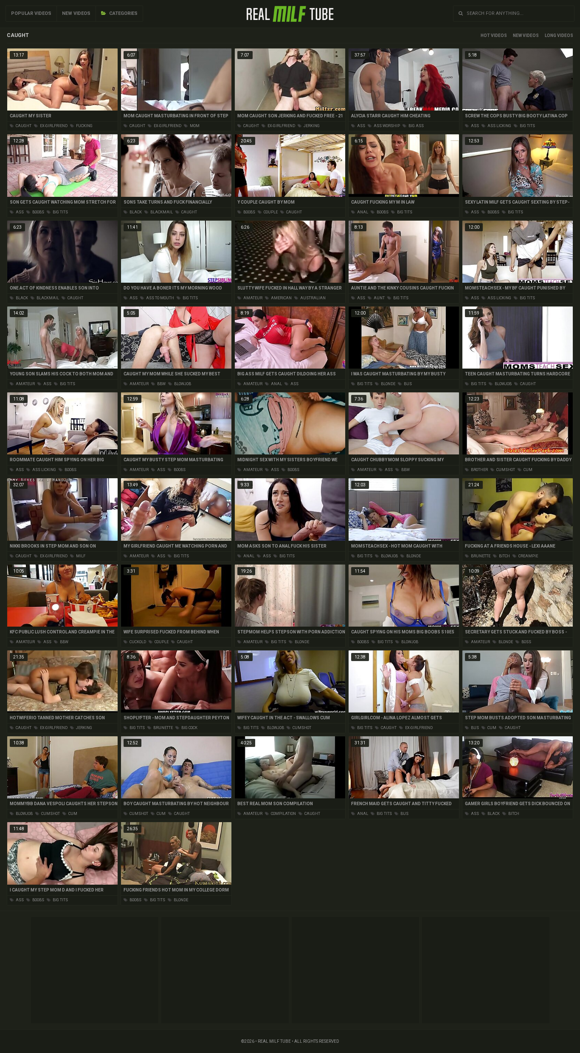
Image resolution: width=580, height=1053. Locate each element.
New (517, 35)
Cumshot (505, 470)
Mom (194, 126)
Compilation (283, 814)
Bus (407, 384)
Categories (123, 13)
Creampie (528, 556)
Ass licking (499, 126)
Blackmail (161, 212)
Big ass (416, 126)
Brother (479, 470)
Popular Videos (31, 13)
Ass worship (386, 126)
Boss (526, 642)
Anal (362, 212)
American (281, 298)
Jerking (311, 126)
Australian (312, 298)
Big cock (188, 728)
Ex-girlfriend (53, 126)
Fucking (84, 126)
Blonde (387, 384)
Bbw (161, 384)
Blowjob (182, 384)
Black (135, 212)
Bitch (504, 556)
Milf (80, 556)
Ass (360, 126)
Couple (270, 212)
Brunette (480, 556)
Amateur (252, 298)
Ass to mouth (159, 298)
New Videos (76, 13)
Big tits (527, 126)
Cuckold (137, 642)
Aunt (379, 298)
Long (550, 35)
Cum (527, 470)
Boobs (37, 212)
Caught (23, 126)
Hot (485, 35)
